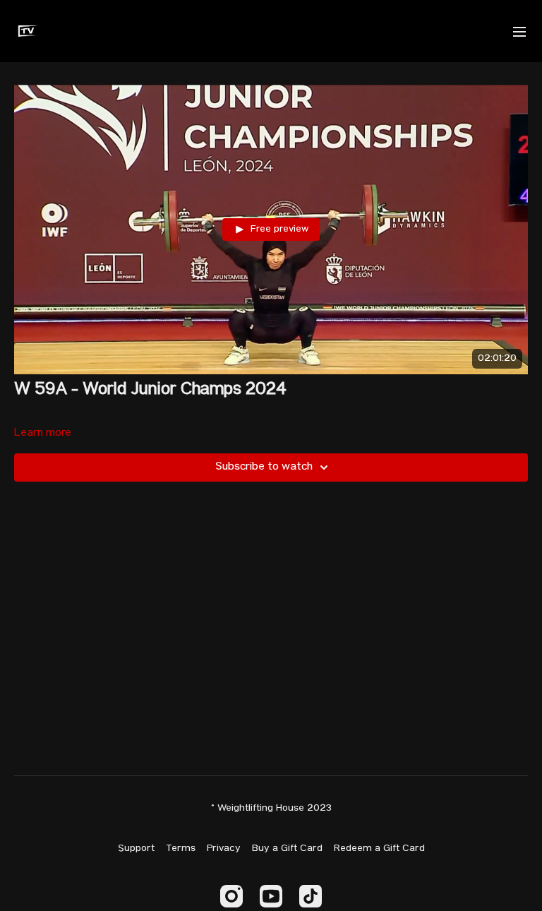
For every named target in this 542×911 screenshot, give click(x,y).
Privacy (224, 848)
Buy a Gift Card (287, 848)
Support (136, 848)
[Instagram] (231, 896)
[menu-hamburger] (519, 31)
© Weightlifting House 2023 (271, 809)
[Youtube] (271, 896)
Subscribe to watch (264, 467)
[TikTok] (310, 896)
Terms (180, 848)
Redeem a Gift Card (379, 848)
